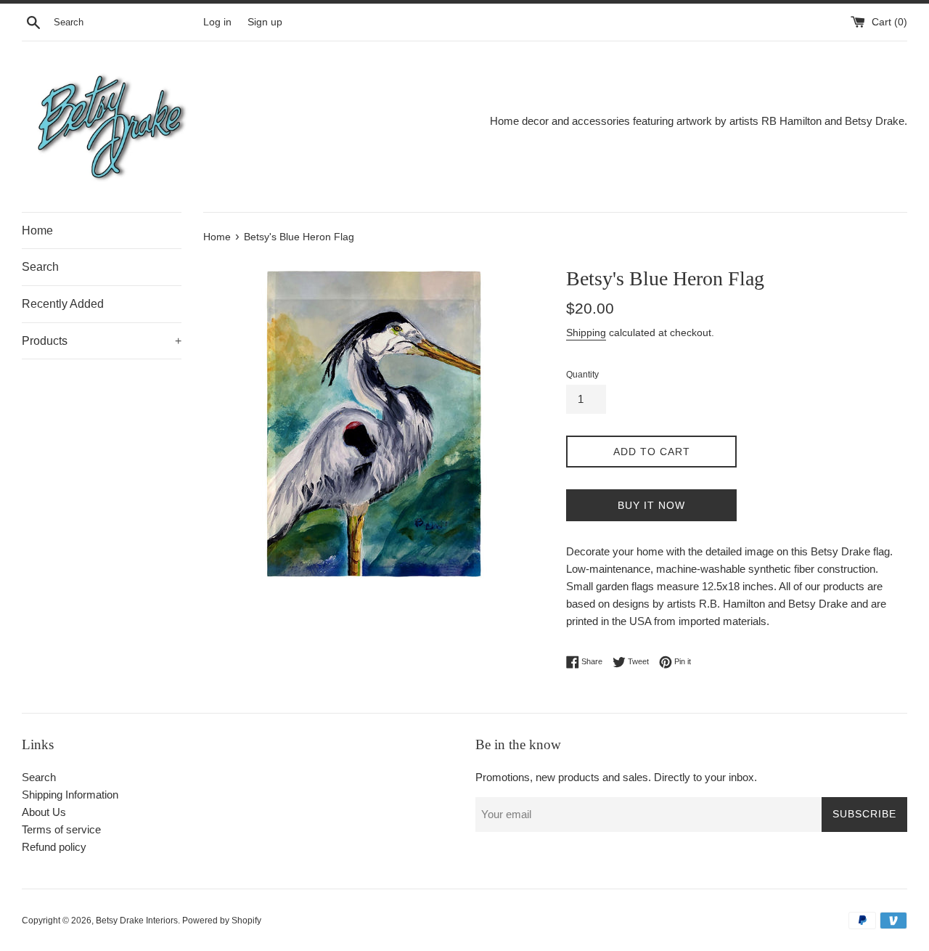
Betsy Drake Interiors (137, 920)
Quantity (582, 375)
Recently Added (63, 304)
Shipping (586, 332)
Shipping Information (70, 794)
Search (40, 267)
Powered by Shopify (221, 920)
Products (101, 341)
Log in (217, 22)
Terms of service (61, 829)
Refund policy (54, 847)
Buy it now (651, 505)
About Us (44, 812)
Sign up (264, 22)
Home (37, 230)
